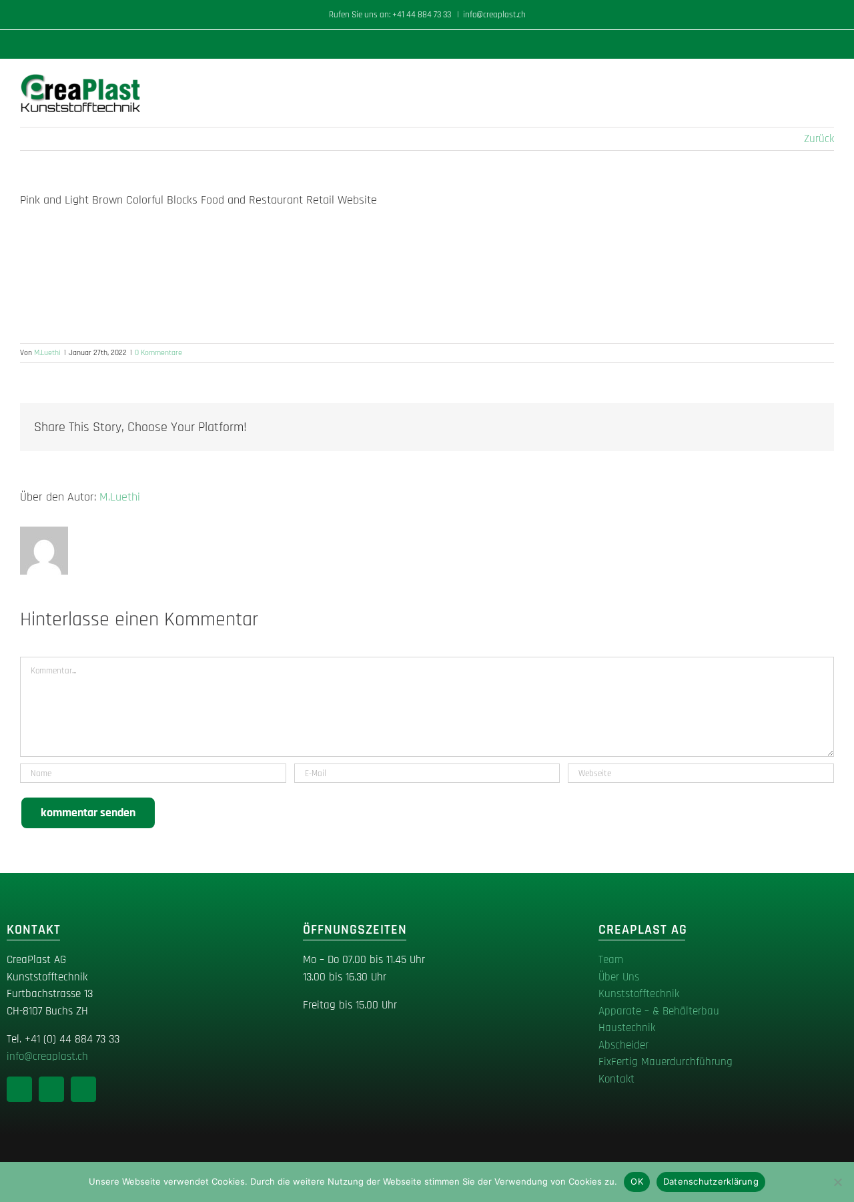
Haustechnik (626, 1027)
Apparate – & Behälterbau (658, 1011)
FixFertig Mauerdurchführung (665, 1062)
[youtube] (83, 1089)
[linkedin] (19, 1089)
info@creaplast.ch (494, 14)
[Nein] (837, 1182)
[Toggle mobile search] (804, 80)
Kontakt (616, 1079)
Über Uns (618, 977)
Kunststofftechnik (638, 993)
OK (636, 1181)
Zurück (819, 138)
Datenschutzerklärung (711, 1181)
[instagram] (51, 1089)
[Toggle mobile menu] (828, 80)
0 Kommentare (158, 353)
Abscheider (623, 1045)
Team (610, 959)
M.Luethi (47, 353)
